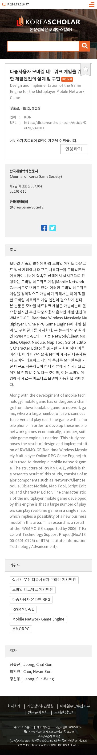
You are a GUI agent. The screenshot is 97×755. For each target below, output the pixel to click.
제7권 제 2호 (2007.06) (26, 186)
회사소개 (13, 706)
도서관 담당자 (64, 712)
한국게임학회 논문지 (24, 171)
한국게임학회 (19, 202)
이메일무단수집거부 (75, 706)
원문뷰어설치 (38, 712)
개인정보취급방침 (40, 706)
